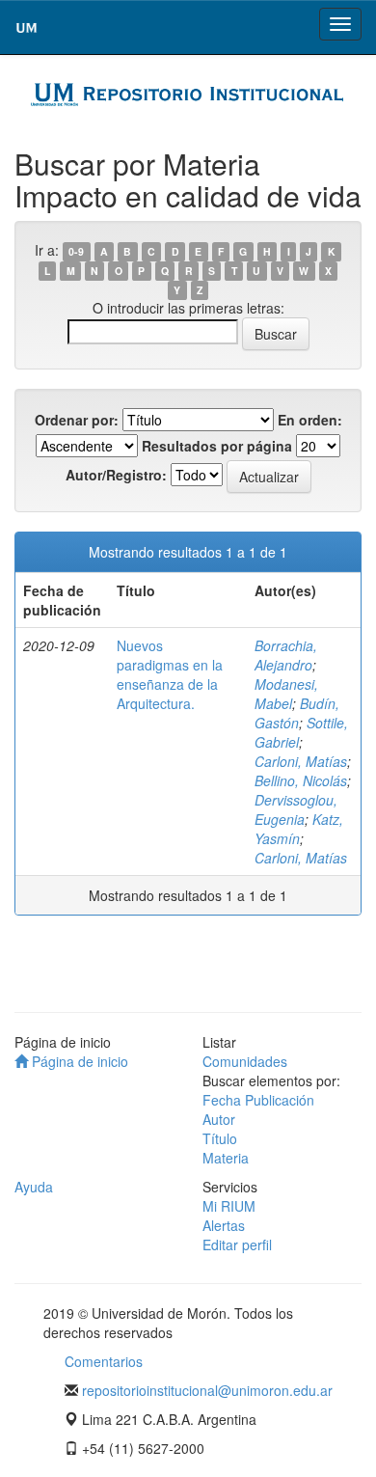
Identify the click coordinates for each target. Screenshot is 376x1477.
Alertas (223, 1225)
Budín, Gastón (297, 713)
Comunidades (244, 1061)
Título (219, 1138)
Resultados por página (217, 445)
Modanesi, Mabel (286, 693)
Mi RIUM (228, 1206)
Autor (218, 1119)
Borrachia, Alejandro (286, 655)
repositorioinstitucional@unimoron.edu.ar (207, 1390)
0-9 (76, 251)
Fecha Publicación (258, 1099)
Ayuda (33, 1186)
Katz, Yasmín (299, 828)
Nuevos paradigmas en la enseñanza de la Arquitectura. (170, 674)
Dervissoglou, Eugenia (296, 809)
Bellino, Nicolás (301, 780)
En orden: (310, 419)
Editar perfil (237, 1244)
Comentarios (104, 1361)
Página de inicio (78, 1061)
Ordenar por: (77, 419)
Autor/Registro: (116, 474)
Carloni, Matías (301, 761)
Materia (225, 1157)
